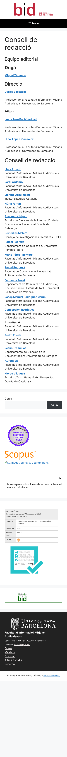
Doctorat (10, 656)
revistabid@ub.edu (22, 644)
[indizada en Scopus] (20, 458)
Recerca (10, 664)
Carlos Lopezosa (15, 91)
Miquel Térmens (15, 75)
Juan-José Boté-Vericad (21, 119)
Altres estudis (13, 660)
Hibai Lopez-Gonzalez (19, 139)
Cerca (8, 398)
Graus (8, 648)
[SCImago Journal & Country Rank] (26, 462)
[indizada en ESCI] (19, 448)
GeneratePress (51, 675)
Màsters (10, 652)
